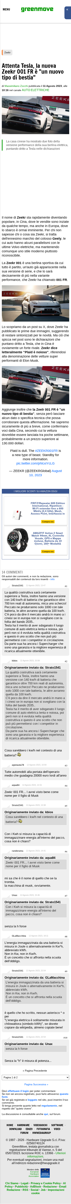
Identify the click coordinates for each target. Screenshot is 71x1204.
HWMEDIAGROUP (41, 1133)
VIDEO (57, 1129)
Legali (24, 1183)
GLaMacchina (19, 936)
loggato (32, 1099)
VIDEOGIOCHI (40, 1125)
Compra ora (48, 522)
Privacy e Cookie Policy (46, 1183)
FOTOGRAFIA (43, 1129)
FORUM (24, 1133)
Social (34, 1189)
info (52, 579)
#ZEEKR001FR (46, 451)
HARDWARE (23, 1125)
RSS (25, 1189)
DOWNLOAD (15, 1129)
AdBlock (35, 1186)
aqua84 (15, 785)
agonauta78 (18, 765)
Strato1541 (17, 585)
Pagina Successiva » (36, 1084)
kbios (14, 660)
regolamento (49, 1105)
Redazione (50, 1186)
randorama (17, 851)
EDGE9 (29, 1129)
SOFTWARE (57, 1125)
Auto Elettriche (35, 90)
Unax (14, 895)
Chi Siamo (11, 1183)
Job (43, 1189)
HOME (10, 1125)
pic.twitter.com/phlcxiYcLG (35, 463)
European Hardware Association (34, 1174)
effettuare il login (18, 1090)
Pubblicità (21, 1186)
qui (46, 1114)
